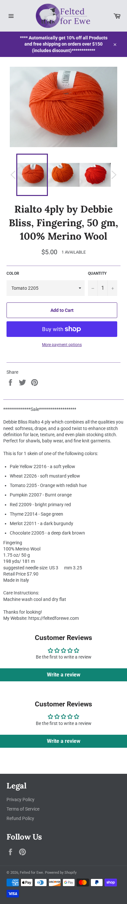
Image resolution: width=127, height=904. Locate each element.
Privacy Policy (21, 799)
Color (13, 273)
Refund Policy (20, 818)
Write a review (63, 675)
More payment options (62, 344)
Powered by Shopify (61, 872)
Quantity (97, 273)
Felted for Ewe (31, 872)
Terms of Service (23, 809)
